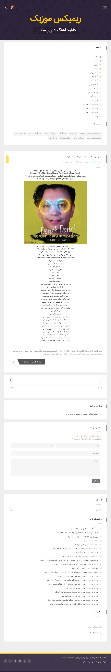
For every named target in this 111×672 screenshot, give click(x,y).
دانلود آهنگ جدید (50, 133)
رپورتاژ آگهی (93, 96)
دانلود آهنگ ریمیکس (35, 133)
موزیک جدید (53, 138)
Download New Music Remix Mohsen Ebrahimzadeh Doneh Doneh (79, 351)
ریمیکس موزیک (65, 138)
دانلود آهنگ (63, 133)
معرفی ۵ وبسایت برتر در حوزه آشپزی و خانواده (81, 588)
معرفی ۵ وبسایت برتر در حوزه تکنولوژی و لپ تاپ (80, 596)
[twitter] (25, 661)
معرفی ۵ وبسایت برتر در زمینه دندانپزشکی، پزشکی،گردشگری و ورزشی (72, 580)
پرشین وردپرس (88, 662)
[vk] (15, 661)
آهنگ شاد (94, 81)
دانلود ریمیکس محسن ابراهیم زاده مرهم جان (82, 414)
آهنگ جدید (94, 77)
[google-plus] (10, 661)
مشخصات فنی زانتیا (91, 540)
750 (96, 57)
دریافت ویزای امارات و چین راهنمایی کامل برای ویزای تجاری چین (75, 548)
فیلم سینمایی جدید (91, 112)
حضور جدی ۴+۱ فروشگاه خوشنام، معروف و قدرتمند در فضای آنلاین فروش (71, 572)
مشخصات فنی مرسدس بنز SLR (86, 544)
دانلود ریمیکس (93, 93)
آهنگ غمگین (93, 85)
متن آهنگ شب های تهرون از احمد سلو (84, 529)
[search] (5, 8)
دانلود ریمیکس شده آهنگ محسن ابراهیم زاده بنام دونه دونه (36, 351)
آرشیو (96, 61)
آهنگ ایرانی (94, 73)
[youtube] (5, 661)
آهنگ (96, 69)
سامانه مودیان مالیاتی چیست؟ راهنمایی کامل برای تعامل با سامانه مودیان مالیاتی (69, 560)
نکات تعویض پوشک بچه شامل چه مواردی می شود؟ (80, 556)
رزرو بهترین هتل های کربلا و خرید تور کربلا (83, 537)
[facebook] (29, 661)
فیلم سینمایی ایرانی (91, 108)
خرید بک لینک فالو (95, 633)
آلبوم (96, 65)
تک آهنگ (95, 89)
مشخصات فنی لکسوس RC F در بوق (85, 568)
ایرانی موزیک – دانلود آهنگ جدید (87, 552)
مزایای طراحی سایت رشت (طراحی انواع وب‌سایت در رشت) (76, 564)
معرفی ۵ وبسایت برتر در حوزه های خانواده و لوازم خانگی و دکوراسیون (73, 584)
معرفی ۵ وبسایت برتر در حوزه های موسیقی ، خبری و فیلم (77, 576)
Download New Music (90, 133)
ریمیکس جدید (79, 138)
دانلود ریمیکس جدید (94, 138)
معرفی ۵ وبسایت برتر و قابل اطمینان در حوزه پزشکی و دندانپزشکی (73, 604)
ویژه (96, 116)
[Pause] (11, 379)
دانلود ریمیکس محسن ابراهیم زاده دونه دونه (81, 156)
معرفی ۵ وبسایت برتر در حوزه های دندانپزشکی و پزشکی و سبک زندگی (72, 600)
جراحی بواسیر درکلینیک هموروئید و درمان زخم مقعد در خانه (77, 532)
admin (94, 162)
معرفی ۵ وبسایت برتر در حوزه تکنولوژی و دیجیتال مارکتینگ (76, 592)
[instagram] (20, 661)
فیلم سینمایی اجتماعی (90, 104)
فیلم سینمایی (93, 101)
